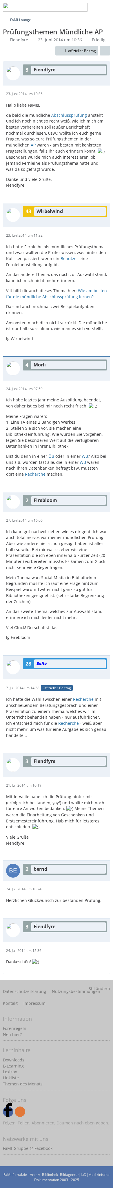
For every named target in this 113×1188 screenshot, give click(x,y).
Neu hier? (12, 1034)
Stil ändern (99, 988)
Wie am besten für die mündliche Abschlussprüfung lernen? (56, 293)
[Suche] (62, 7)
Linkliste (11, 1077)
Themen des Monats (23, 1084)
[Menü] (105, 7)
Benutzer (69, 258)
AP (33, 145)
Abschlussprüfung (69, 115)
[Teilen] (105, 51)
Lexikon (10, 1071)
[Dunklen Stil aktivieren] (91, 7)
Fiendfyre (19, 39)
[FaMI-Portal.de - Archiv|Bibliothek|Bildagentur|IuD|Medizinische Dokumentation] (45, 7)
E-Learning (13, 1066)
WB (85, 456)
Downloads (13, 1060)
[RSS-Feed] (20, 1112)
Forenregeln (14, 1028)
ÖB (51, 456)
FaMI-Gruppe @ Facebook (27, 1148)
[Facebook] (8, 1112)
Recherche (35, 474)
